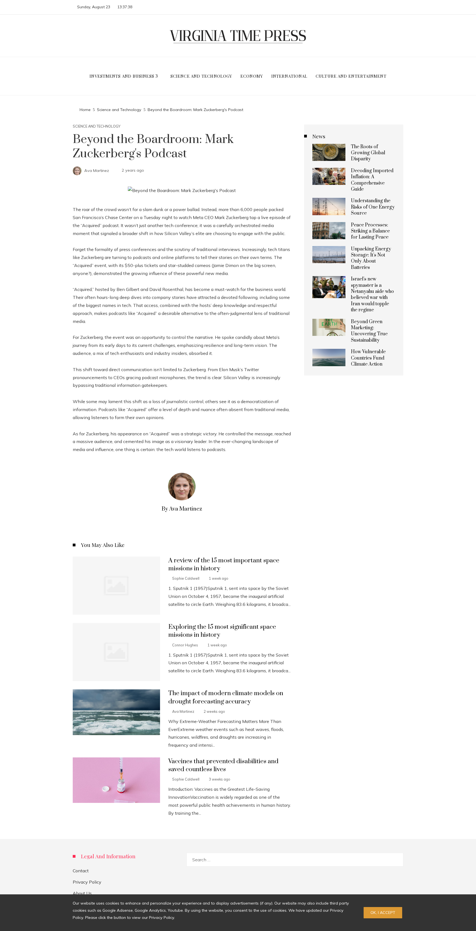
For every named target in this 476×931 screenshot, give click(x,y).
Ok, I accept (382, 912)
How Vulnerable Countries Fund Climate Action (368, 358)
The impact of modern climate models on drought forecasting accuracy (225, 697)
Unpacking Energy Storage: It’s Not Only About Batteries (371, 258)
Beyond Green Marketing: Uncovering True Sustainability (369, 331)
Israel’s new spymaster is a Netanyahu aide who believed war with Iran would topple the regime (372, 294)
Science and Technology (96, 126)
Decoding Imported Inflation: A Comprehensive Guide (372, 180)
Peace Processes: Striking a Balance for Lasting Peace (370, 231)
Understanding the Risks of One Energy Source (373, 207)
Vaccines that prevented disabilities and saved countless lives (223, 765)
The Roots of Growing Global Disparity (368, 153)
